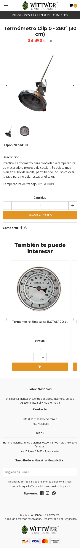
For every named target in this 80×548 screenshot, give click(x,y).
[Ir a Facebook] (42, 493)
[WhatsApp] (53, 493)
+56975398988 (40, 424)
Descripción (11, 157)
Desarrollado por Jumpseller (59, 519)
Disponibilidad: (13, 145)
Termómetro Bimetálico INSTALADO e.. (40, 322)
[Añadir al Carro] (40, 367)
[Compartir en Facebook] (21, 228)
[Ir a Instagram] (47, 493)
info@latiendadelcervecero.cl (40, 419)
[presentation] (6, 85)
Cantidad (40, 198)
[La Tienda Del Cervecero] (40, 5)
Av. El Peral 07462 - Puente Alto (40, 451)
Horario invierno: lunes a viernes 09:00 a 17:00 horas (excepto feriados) (40, 444)
